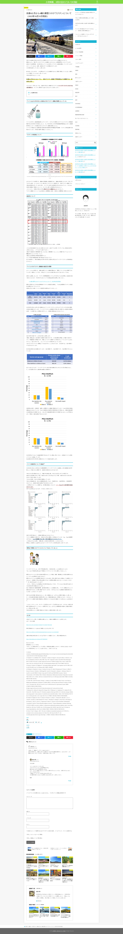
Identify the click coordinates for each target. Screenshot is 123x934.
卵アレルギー (78, 77)
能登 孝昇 (81, 152)
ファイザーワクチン (37, 734)
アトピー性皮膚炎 (79, 51)
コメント (29, 796)
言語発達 (77, 125)
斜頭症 (76, 88)
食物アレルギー (78, 136)
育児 (76, 122)
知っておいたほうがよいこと (81, 118)
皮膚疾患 (77, 111)
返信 (70, 756)
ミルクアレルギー (79, 63)
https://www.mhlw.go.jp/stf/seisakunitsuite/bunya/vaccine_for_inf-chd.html (42, 632)
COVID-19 (26, 7)
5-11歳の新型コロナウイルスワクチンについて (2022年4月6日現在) (45, 281)
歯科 (76, 99)
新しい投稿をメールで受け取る (34, 838)
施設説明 (77, 92)
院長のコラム (78, 133)
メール (28, 818)
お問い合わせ (78, 180)
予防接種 (77, 66)
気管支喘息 (77, 103)
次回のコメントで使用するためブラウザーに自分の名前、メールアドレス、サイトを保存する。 (50, 830)
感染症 (76, 85)
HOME (26, 926)
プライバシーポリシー (80, 183)
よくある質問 (78, 48)
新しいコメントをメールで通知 (34, 834)
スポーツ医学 (78, 59)
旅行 (76, 96)
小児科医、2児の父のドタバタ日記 (61, 2)
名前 (28, 811)
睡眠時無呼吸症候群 (79, 114)
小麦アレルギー (78, 81)
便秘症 (76, 70)
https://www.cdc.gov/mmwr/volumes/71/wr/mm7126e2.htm (39, 624)
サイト (28, 824)
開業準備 (77, 129)
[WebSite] (38, 901)
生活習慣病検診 (78, 107)
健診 (76, 74)
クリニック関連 (78, 55)
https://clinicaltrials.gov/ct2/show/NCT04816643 (36, 639)
